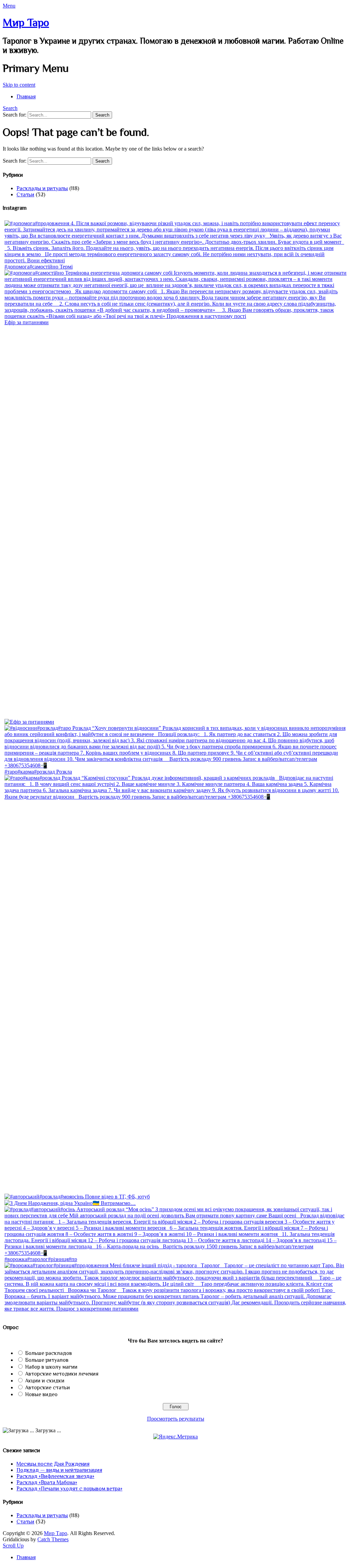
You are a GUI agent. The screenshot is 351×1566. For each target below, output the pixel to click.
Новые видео (41, 1394)
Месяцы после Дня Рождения (52, 1464)
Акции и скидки (44, 1381)
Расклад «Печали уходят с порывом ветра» (69, 1489)
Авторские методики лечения (61, 1374)
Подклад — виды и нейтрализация (59, 1470)
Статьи (25, 194)
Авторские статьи (47, 1387)
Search (10, 108)
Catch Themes (53, 1539)
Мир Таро (26, 22)
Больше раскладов (48, 1353)
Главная (26, 97)
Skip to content (19, 85)
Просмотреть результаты (175, 1419)
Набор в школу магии (51, 1367)
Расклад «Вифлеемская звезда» (55, 1476)
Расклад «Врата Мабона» (46, 1482)
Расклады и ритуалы (42, 188)
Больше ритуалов (47, 1360)
